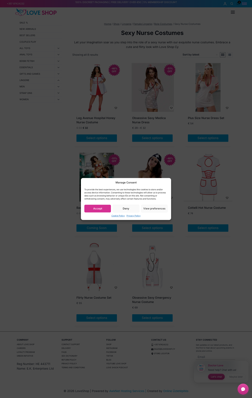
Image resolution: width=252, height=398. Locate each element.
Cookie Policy (118, 215)
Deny (126, 208)
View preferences (154, 208)
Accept (97, 208)
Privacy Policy (134, 215)
